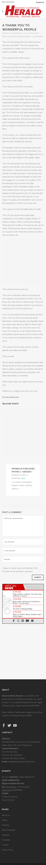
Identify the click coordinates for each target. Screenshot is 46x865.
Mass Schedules (8, 2)
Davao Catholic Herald (20, 36)
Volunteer (6, 840)
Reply (23, 478)
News (4, 36)
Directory (6, 825)
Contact (5, 845)
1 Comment (38, 36)
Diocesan (35, 33)
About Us (6, 815)
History (5, 820)
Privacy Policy (7, 850)
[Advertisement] (23, 262)
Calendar (5, 835)
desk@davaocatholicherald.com (21, 762)
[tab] (13, 587)
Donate (40, 2)
